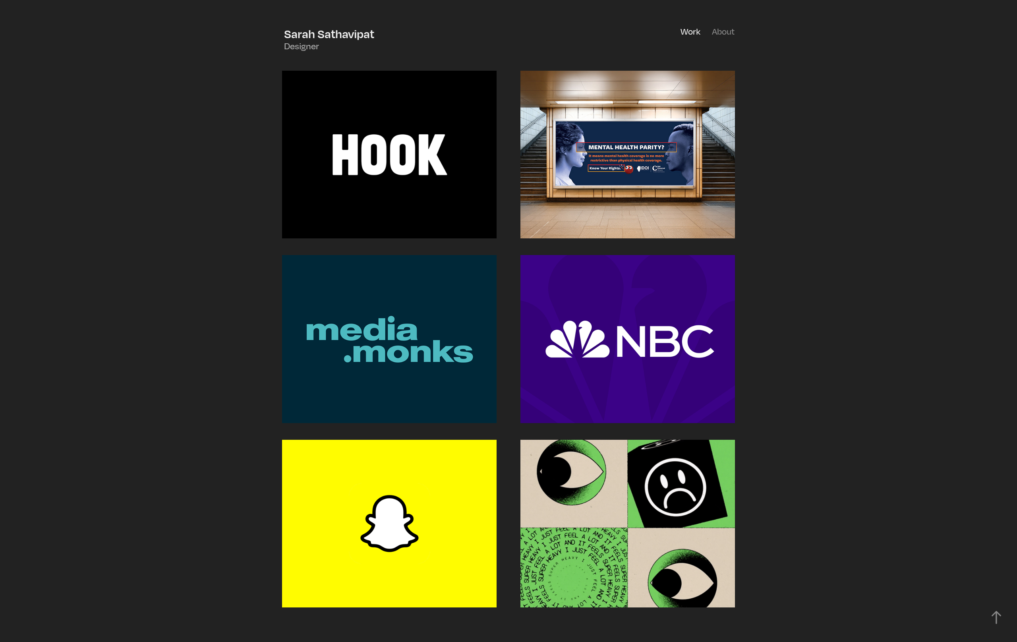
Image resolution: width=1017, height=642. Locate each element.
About (723, 31)
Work (690, 31)
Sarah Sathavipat (330, 33)
